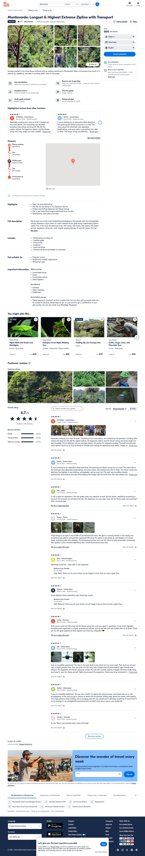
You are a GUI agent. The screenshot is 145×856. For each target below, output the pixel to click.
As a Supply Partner (125, 824)
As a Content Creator (126, 828)
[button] (25, 21)
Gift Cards (109, 838)
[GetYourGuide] (6, 4)
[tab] (22, 795)
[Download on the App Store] (55, 834)
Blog (107, 831)
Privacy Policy (72, 831)
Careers (108, 828)
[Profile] (138, 3)
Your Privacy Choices (75, 834)
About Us (109, 824)
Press (107, 834)
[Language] (129, 3)
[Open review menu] (135, 421)
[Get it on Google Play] (55, 826)
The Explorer (110, 841)
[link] (23, 337)
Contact (70, 824)
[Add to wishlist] (36, 319)
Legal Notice (72, 828)
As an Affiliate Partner (126, 831)
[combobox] (120, 409)
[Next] (100, 123)
